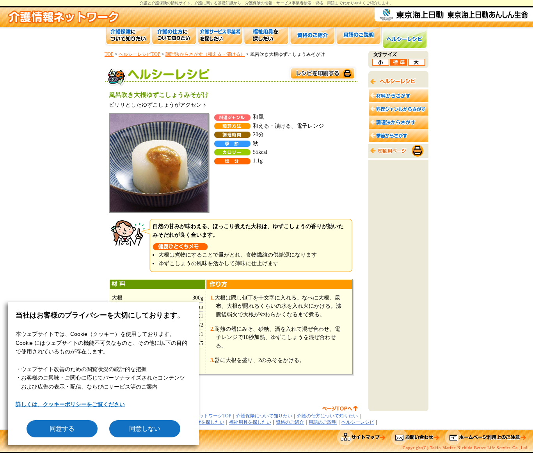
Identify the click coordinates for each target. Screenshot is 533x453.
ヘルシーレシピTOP (139, 54)
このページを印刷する (322, 73)
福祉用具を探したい (250, 422)
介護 (198, 3)
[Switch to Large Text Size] (416, 63)
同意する (62, 428)
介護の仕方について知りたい (327, 416)
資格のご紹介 (290, 422)
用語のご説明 (323, 422)
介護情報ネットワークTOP (203, 416)
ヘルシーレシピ (357, 422)
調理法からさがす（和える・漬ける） (205, 54)
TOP (109, 54)
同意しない (144, 428)
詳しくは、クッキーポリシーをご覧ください (70, 404)
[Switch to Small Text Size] (380, 63)
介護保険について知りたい (264, 416)
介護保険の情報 (258, 3)
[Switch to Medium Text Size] (398, 63)
